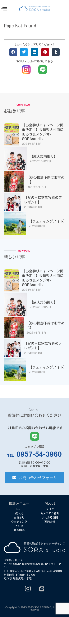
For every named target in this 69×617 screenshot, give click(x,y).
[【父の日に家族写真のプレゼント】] (12, 202)
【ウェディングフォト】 (48, 221)
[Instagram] (27, 589)
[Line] (41, 589)
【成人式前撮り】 (43, 156)
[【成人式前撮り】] (15, 158)
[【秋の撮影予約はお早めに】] (14, 181)
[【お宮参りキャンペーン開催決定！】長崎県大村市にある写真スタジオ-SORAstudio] (11, 134)
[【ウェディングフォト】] (15, 223)
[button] (4, 9)
